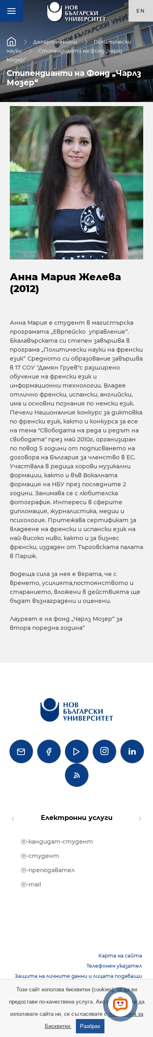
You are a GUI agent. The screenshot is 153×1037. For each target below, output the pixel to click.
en (140, 11)
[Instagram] (104, 751)
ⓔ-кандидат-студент (57, 841)
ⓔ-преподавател (48, 870)
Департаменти (55, 42)
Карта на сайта (120, 956)
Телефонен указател (114, 966)
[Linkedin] (132, 751)
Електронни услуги (77, 818)
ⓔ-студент (40, 856)
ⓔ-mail (31, 884)
